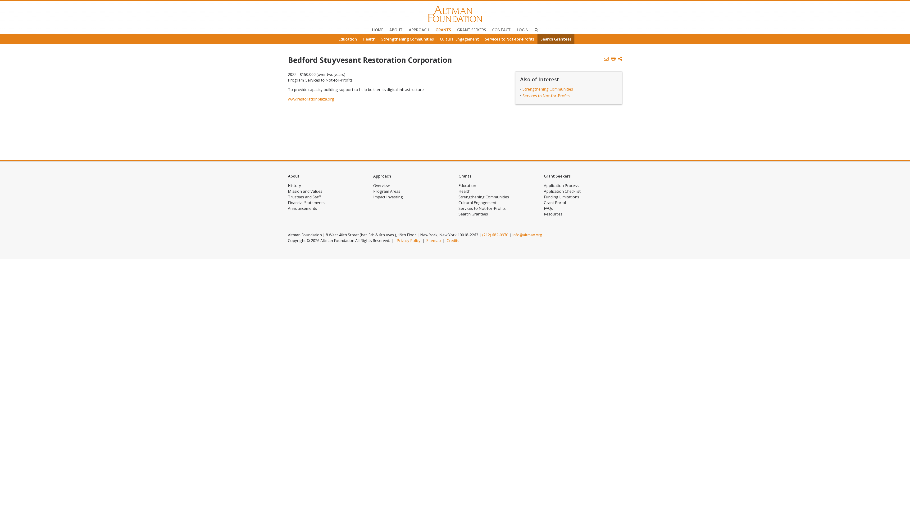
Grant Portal (555, 202)
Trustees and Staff (304, 197)
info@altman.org (527, 235)
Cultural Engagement (459, 39)
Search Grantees (556, 39)
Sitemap (433, 240)
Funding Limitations (561, 197)
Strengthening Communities (407, 39)
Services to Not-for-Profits (510, 39)
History (294, 185)
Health (369, 39)
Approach (419, 29)
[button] (620, 59)
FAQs (548, 208)
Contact (501, 29)
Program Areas (386, 191)
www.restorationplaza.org (311, 99)
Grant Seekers (471, 29)
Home (377, 29)
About (396, 29)
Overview (381, 185)
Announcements (302, 208)
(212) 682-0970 (495, 235)
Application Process (561, 185)
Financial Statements (306, 202)
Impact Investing (388, 197)
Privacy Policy (408, 240)
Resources (553, 214)
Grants (443, 29)
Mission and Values (305, 191)
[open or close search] (536, 30)
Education (348, 39)
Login (522, 29)
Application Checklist (562, 191)
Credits (453, 240)
